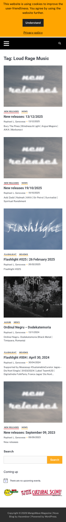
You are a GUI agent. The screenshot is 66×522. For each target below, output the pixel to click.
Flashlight (10, 254)
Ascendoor (24, 516)
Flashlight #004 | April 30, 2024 (26, 357)
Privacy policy (33, 32)
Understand (33, 22)
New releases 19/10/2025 (23, 188)
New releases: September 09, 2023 (29, 432)
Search (9, 451)
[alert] (33, 480)
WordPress (50, 516)
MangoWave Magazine (39, 513)
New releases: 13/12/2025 (23, 116)
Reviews (23, 254)
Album (7, 322)
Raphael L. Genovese (14, 121)
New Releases (11, 111)
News (24, 111)
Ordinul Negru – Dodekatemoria (27, 327)
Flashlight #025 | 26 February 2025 (29, 259)
